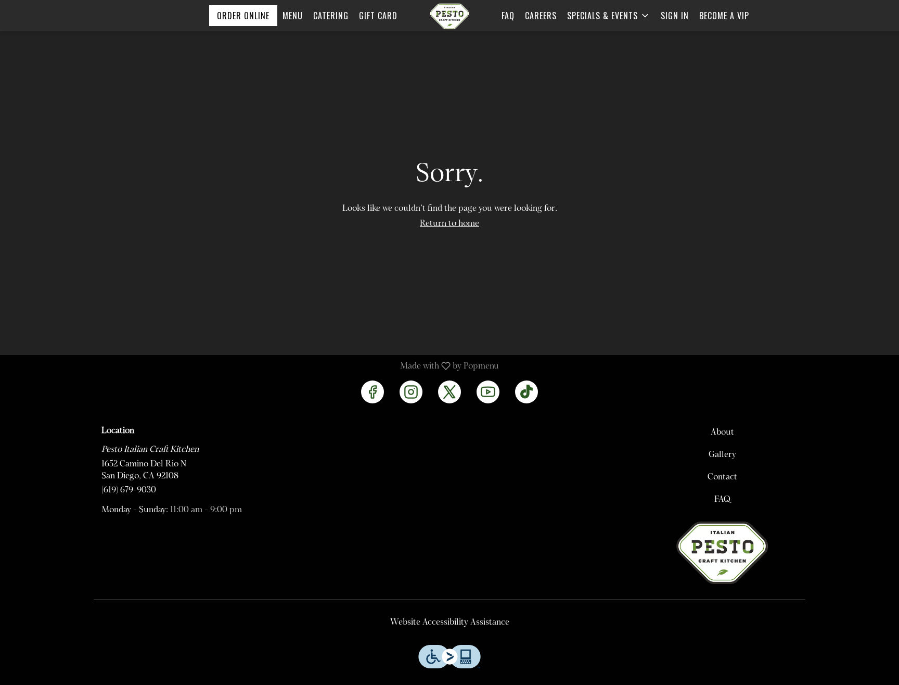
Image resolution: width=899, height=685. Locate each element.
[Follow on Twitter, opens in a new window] (449, 391)
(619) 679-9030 (128, 490)
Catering (331, 15)
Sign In (675, 15)
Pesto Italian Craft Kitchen (722, 553)
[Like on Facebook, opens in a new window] (372, 391)
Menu (292, 15)
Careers (541, 15)
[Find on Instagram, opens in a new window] (411, 391)
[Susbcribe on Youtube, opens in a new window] (488, 391)
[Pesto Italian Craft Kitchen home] (449, 16)
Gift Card (378, 15)
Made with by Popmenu (253, 366)
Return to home (449, 224)
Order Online (243, 15)
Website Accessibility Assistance (449, 622)
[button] (609, 15)
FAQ (508, 15)
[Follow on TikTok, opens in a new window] (526, 391)
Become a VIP (724, 15)
